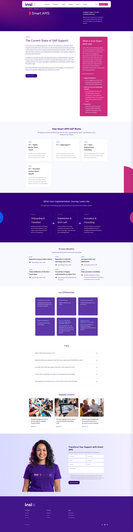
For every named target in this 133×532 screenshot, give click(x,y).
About (77, 4)
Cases (63, 4)
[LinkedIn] (102, 524)
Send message (74, 482)
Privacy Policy (71, 515)
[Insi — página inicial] (66, 504)
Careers (85, 4)
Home (30, 8)
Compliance (71, 513)
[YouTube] (104, 524)
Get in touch (30, 75)
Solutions (46, 4)
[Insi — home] (30, 4)
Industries (55, 4)
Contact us (102, 4)
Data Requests (71, 517)
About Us (27, 513)
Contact (27, 517)
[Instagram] (107, 524)
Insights (71, 4)
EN (96, 4)
